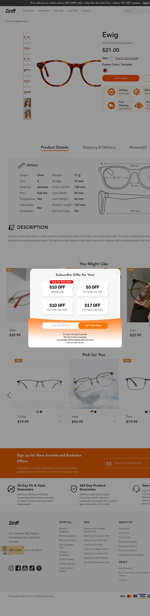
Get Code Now (93, 325)
